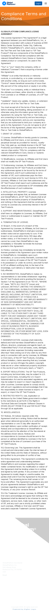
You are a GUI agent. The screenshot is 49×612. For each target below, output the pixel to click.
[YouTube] (9, 602)
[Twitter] (4, 602)
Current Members (9, 545)
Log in (38, 3)
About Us (6, 592)
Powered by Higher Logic (24, 609)
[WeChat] (13, 602)
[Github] (11, 602)
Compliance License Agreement (15, 597)
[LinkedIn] (6, 602)
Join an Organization (10, 549)
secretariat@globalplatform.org (14, 577)
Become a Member (10, 547)
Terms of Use (8, 594)
